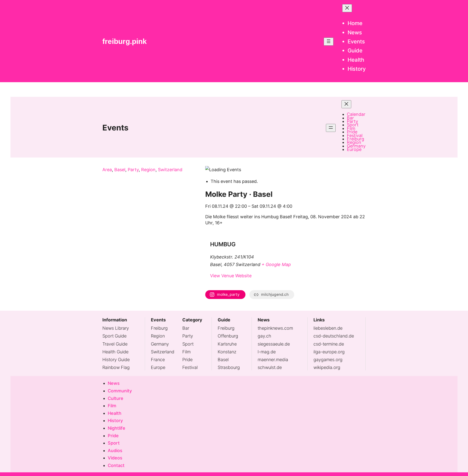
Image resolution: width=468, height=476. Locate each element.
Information (114, 319)
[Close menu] (347, 8)
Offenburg (228, 335)
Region (148, 169)
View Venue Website (231, 275)
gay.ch (264, 335)
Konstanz (227, 351)
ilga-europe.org (329, 351)
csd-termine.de (328, 344)
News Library (115, 328)
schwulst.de (270, 367)
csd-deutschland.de (333, 335)
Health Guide (115, 351)
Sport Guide (114, 335)
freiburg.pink (124, 41)
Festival (190, 367)
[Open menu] (328, 42)
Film (186, 351)
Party (133, 169)
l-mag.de (267, 351)
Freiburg (159, 328)
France (158, 359)
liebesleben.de (327, 328)
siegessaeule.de (274, 344)
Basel (119, 169)
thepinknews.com (275, 328)
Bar (185, 328)
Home (355, 23)
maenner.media (273, 359)
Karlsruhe (227, 344)
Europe (158, 367)
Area (107, 169)
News (264, 319)
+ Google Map (276, 264)
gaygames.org (327, 359)
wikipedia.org (326, 367)
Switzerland (170, 169)
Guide (224, 319)
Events (115, 127)
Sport (188, 344)
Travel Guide (114, 344)
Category (192, 319)
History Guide (116, 359)
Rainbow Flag (116, 367)
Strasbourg (229, 367)
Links (319, 319)
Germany (160, 344)
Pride (187, 359)
